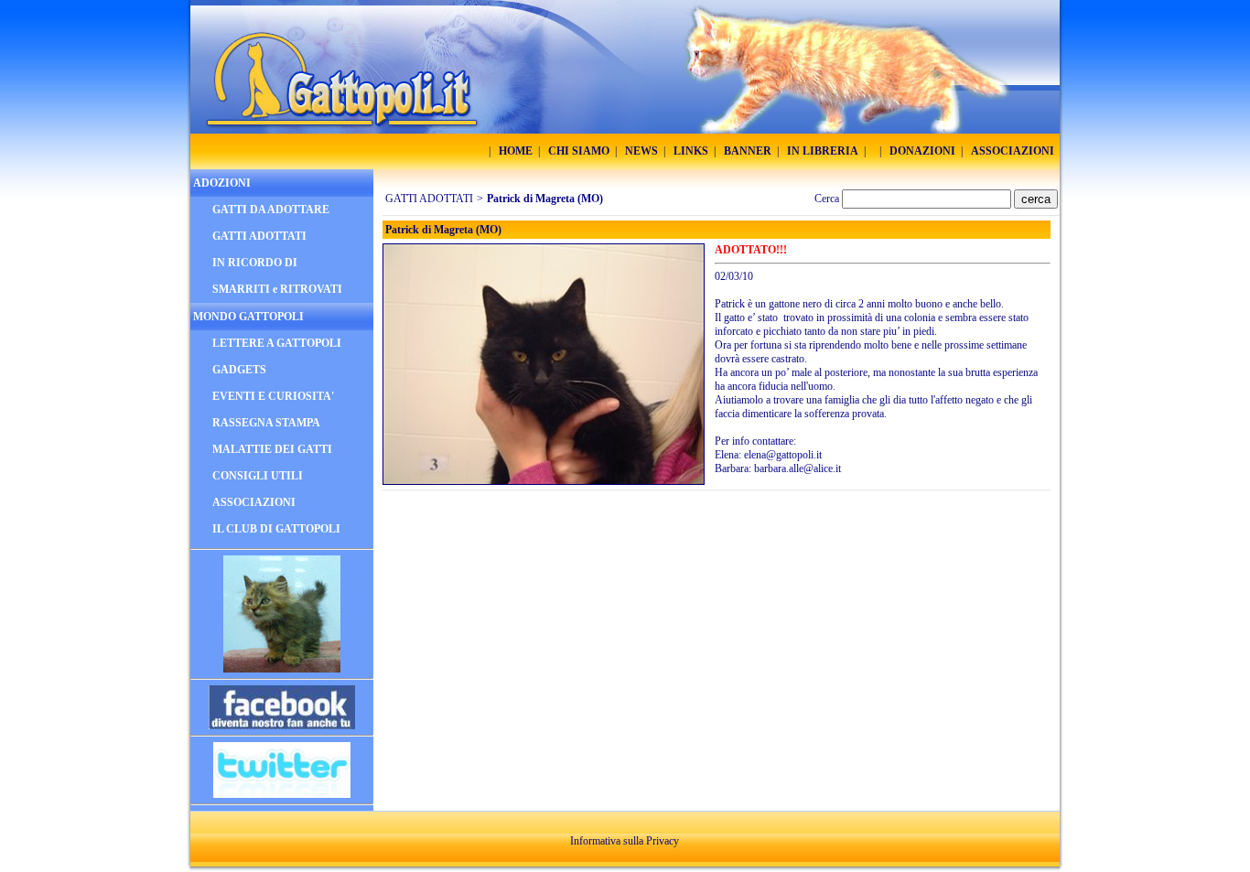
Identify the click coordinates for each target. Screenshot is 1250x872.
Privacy (662, 840)
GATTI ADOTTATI (429, 198)
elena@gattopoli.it (783, 454)
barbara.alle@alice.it (797, 468)
